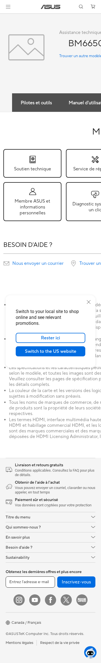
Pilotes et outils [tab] (36, 103)
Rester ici (50, 338)
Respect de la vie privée (59, 643)
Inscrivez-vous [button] (76, 582)
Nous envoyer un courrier (38, 263)
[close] (88, 302)
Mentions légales (19, 643)
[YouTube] (34, 600)
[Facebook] (50, 600)
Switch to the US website (50, 351)
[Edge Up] (82, 600)
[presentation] (6, 263)
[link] (51, 7)
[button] (8, 6)
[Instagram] (19, 600)
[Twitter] (66, 600)
